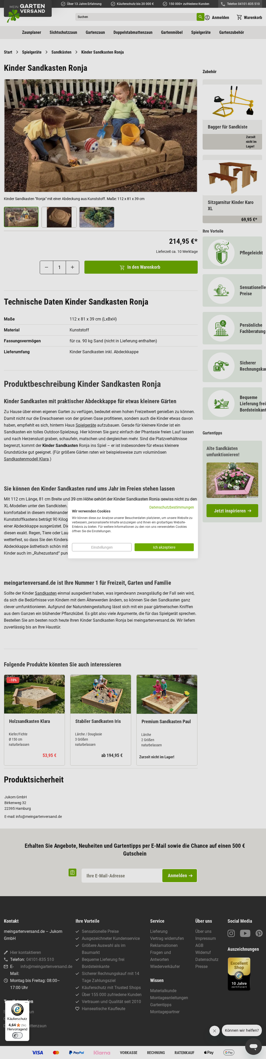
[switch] (17, 1035)
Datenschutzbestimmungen (171, 507)
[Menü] (26, 1003)
